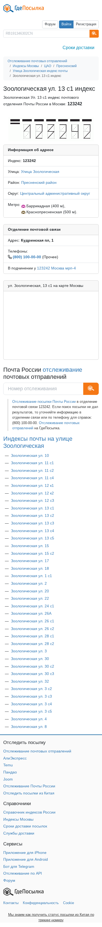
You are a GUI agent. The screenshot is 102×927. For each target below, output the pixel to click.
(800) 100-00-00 (27, 257)
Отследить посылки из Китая (28, 793)
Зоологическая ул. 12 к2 (32, 493)
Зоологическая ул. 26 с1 (32, 621)
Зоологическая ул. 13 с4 (32, 531)
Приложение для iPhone (25, 852)
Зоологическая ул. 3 (29, 651)
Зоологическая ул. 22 (30, 598)
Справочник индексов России (29, 812)
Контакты (10, 903)
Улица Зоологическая (40, 171)
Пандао (10, 772)
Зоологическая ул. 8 (29, 726)
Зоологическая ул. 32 (30, 681)
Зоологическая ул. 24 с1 (32, 606)
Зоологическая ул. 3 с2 (31, 688)
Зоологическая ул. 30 (30, 658)
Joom (8, 779)
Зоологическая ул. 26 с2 (32, 628)
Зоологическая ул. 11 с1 (32, 463)
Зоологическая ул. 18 (30, 568)
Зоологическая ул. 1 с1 (31, 576)
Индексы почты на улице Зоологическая (37, 442)
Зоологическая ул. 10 (30, 455)
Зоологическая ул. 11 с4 (32, 478)
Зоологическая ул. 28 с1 (32, 636)
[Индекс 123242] (51, 129)
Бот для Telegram (18, 866)
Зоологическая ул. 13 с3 (32, 523)
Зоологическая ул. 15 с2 (32, 553)
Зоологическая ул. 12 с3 (32, 500)
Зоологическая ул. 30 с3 (32, 673)
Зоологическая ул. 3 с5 (31, 711)
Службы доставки (18, 833)
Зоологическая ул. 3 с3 (31, 696)
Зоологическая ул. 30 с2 (32, 666)
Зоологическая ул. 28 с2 (32, 643)
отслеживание (62, 369)
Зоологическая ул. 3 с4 (31, 704)
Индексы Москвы (18, 819)
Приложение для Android (25, 859)
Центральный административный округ (55, 193)
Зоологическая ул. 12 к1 (32, 485)
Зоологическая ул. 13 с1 (32, 508)
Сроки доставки (78, 47)
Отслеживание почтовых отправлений (37, 751)
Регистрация (86, 24)
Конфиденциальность (41, 903)
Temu (8, 765)
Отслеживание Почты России (29, 786)
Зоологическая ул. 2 (29, 583)
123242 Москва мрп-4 (56, 268)
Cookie (68, 903)
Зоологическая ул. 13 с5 (32, 538)
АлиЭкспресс (15, 758)
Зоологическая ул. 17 (30, 561)
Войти (66, 24)
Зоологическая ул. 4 (29, 719)
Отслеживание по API (22, 873)
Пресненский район (39, 182)
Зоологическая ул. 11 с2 (32, 470)
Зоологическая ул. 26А (31, 613)
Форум (50, 24)
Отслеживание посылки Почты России (44, 402)
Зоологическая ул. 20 (30, 591)
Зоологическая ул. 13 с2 (32, 515)
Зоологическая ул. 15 (30, 546)
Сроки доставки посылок (25, 826)
